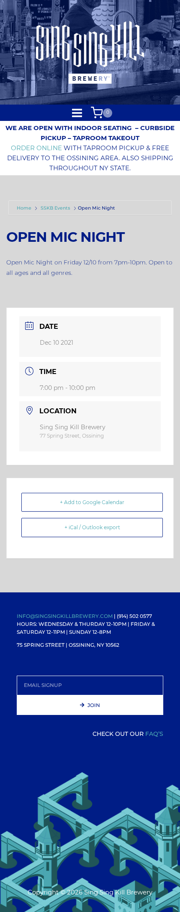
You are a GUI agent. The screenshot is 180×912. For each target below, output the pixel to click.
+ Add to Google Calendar (92, 502)
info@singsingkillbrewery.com (65, 616)
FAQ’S (154, 734)
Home (25, 208)
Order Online (36, 148)
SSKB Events (55, 208)
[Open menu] (77, 113)
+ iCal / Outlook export (92, 527)
